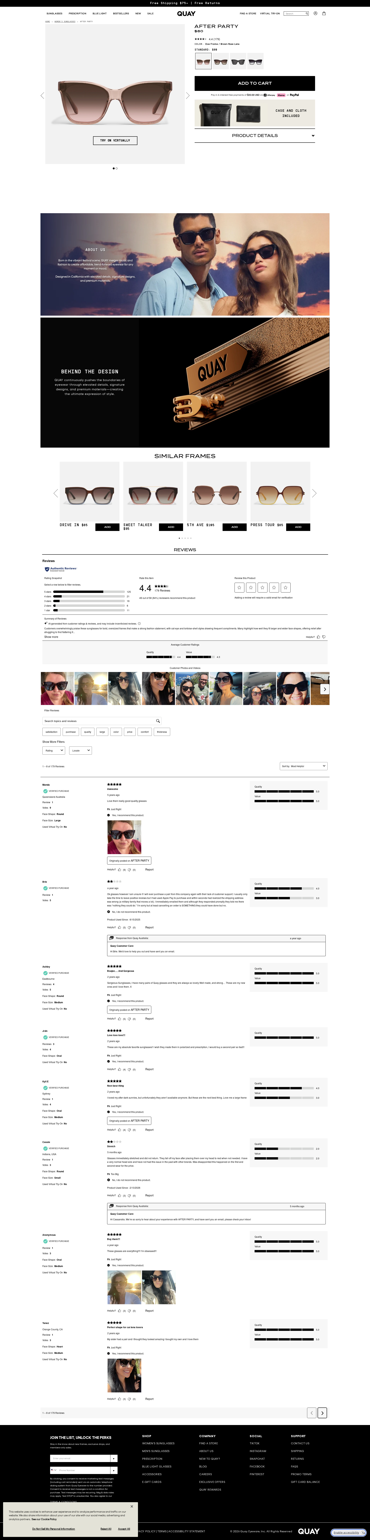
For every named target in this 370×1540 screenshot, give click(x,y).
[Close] (132, 1506)
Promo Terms (301, 1474)
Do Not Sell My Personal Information (53, 1528)
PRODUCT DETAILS (255, 135)
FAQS (294, 1466)
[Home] (186, 13)
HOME (47, 22)
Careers (205, 1474)
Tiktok (255, 1443)
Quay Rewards (210, 1489)
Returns (297, 1458)
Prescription (152, 1458)
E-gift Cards (151, 1481)
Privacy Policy (144, 1531)
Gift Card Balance (305, 1481)
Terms (162, 1531)
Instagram (258, 1451)
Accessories (152, 1474)
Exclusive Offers (212, 1481)
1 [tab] (113, 168)
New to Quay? (209, 1458)
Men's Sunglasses (156, 1451)
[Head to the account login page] (315, 14)
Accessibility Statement (186, 1531)
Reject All (106, 1528)
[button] (179, 538)
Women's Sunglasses (158, 1443)
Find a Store (208, 1443)
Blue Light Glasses (157, 1466)
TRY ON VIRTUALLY (115, 140)
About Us (206, 1451)
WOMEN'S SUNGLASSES (65, 22)
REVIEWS (185, 550)
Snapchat (257, 1458)
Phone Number (61, 1463)
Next (188, 95)
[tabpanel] (115, 94)
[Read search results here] (307, 13)
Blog (203, 1466)
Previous (42, 95)
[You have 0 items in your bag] (324, 14)
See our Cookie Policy (44, 1519)
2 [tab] (116, 168)
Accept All (124, 1528)
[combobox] (294, 13)
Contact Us (300, 1443)
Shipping (297, 1451)
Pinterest (257, 1474)
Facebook (257, 1466)
